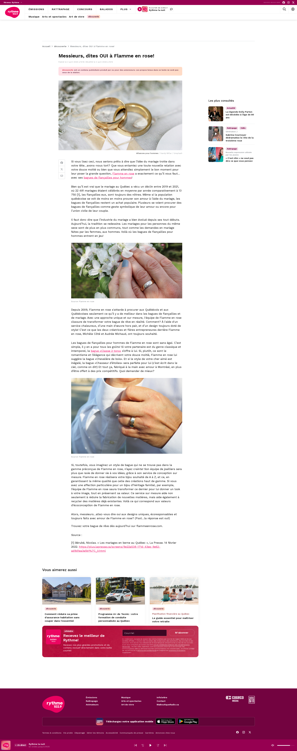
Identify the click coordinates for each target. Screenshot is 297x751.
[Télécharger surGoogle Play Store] (188, 721)
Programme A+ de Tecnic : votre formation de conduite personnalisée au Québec (118, 617)
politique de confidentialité (146, 650)
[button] (135, 745)
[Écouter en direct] (139, 9)
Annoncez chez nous (165, 733)
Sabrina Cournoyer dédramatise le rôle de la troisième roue (240, 138)
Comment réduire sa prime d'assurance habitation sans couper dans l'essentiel (62, 617)
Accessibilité (112, 733)
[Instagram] (288, 2)
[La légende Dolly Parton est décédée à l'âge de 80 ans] (215, 113)
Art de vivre (127, 704)
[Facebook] (283, 2)
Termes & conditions (51, 733)
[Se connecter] (292, 9)
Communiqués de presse (131, 733)
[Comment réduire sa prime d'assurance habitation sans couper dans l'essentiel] (66, 591)
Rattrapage (92, 701)
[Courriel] (61, 175)
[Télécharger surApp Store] (165, 721)
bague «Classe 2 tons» (106, 350)
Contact (161, 701)
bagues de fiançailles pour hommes (108, 177)
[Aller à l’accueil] (12, 12)
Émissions (91, 697)
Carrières (149, 733)
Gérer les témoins (95, 733)
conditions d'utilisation (177, 650)
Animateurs (92, 704)
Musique (126, 697)
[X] (293, 2)
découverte (93, 16)
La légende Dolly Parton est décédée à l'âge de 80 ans (240, 115)
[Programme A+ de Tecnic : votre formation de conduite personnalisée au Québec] (120, 591)
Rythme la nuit (157, 10)
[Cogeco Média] (235, 700)
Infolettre (162, 697)
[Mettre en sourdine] (272, 745)
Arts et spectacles (131, 701)
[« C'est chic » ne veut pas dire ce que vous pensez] (215, 154)
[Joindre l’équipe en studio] (171, 9)
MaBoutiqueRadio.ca (168, 704)
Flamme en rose (123, 173)
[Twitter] (61, 169)
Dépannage (80, 733)
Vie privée (68, 733)
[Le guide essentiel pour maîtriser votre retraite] (174, 591)
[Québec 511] (252, 702)
